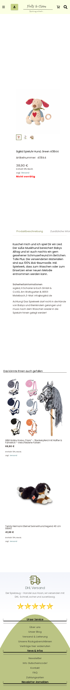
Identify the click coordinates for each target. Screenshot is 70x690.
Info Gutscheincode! (35, 663)
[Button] (14, 7)
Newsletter (35, 658)
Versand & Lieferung (35, 636)
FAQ (35, 672)
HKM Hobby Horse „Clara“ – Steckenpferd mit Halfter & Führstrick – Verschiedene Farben (33, 441)
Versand (25, 172)
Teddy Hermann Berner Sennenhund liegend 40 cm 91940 (33, 527)
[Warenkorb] (58, 7)
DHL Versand (35, 587)
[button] (4, 7)
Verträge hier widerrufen (35, 646)
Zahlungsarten (35, 677)
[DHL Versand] (35, 580)
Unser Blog (35, 632)
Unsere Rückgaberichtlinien (35, 641)
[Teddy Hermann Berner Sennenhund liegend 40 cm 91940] (35, 493)
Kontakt (35, 668)
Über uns (35, 627)
